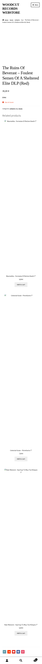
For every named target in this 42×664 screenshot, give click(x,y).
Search (21, 660)
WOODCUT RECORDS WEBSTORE (11, 8)
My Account (7, 660)
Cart (32, 658)
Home (6, 20)
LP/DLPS (17, 20)
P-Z (22, 20)
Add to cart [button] (21, 285)
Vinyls (11, 20)
